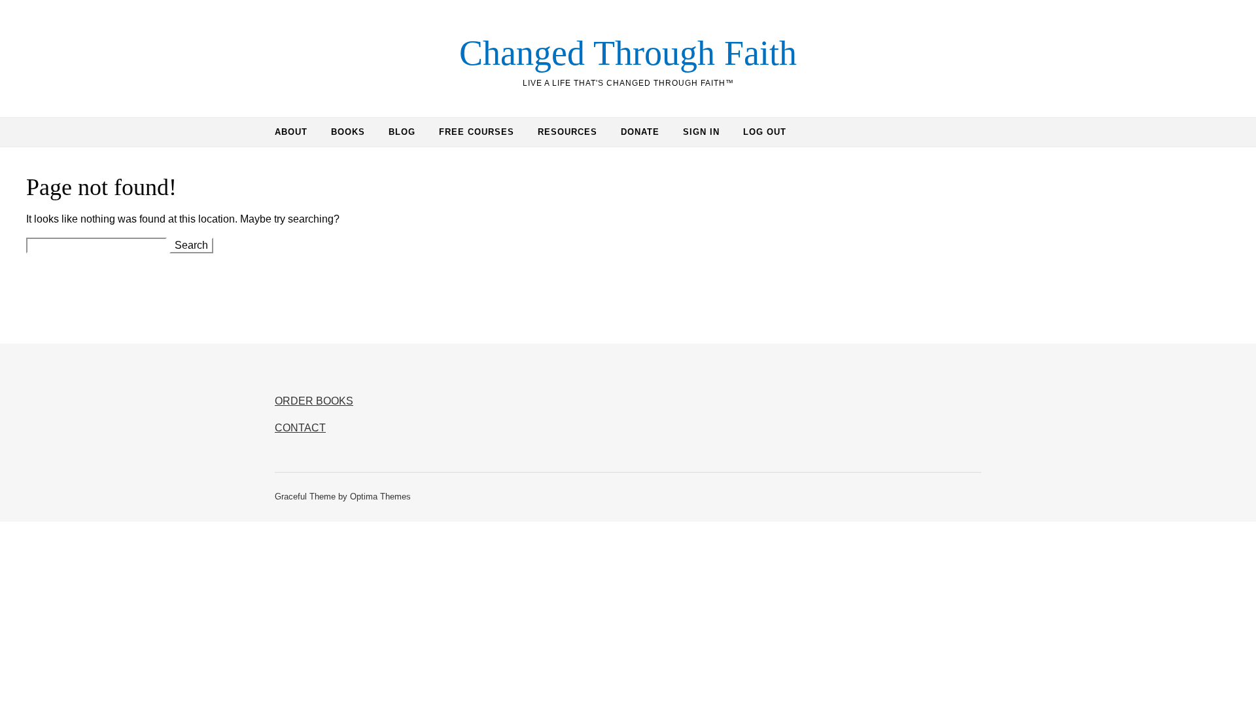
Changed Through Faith (628, 53)
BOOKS (348, 132)
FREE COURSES (476, 132)
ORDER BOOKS (314, 401)
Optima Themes (380, 496)
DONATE (640, 132)
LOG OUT (764, 132)
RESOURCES (567, 132)
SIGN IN (701, 132)
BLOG (402, 132)
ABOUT (291, 132)
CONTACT (300, 427)
